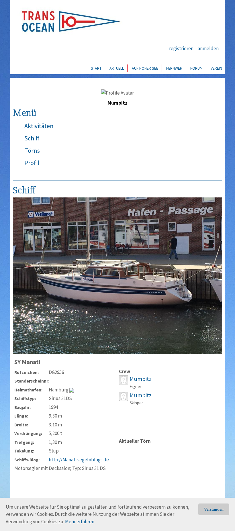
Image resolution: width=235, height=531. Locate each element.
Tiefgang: (24, 442)
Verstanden (214, 509)
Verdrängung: (28, 433)
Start (96, 68)
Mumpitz (141, 379)
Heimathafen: (28, 390)
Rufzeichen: (26, 372)
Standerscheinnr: (31, 381)
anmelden (208, 48)
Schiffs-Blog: (27, 460)
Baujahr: (22, 407)
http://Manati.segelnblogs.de (79, 459)
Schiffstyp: (25, 398)
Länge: (21, 416)
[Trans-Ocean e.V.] (69, 21)
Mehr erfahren (79, 521)
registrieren (181, 48)
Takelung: (24, 451)
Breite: (21, 425)
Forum (196, 68)
